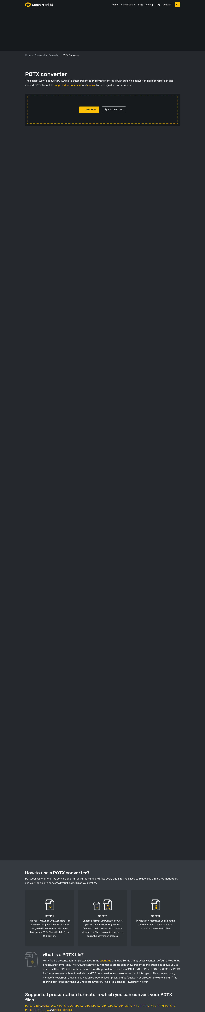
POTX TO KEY (50, 1005)
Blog (140, 4)
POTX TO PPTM (155, 1005)
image (57, 85)
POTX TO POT (84, 1005)
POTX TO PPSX (119, 1005)
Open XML (105, 960)
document (76, 85)
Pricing (149, 4)
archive (91, 85)
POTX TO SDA (41, 1010)
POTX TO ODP (67, 1005)
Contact (167, 4)
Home (115, 4)
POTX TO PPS (101, 1005)
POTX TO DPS (33, 1005)
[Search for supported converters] (177, 4)
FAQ (158, 4)
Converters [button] (127, 4)
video (65, 85)
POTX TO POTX (63, 1010)
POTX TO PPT (137, 1005)
